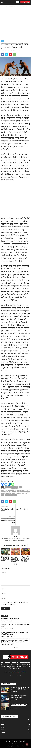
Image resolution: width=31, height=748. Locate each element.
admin (4, 50)
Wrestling (26, 490)
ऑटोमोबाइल (3, 730)
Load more (15, 647)
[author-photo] (15, 530)
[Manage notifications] (27, 744)
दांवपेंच (25, 491)
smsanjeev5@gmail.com (19, 672)
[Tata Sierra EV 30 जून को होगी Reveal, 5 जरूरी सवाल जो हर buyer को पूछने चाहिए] (5, 698)
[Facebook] (2, 54)
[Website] (20, 675)
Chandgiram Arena (13, 487)
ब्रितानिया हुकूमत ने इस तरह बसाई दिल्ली (10, 619)
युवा (25, 493)
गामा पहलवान (14, 491)
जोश (22, 491)
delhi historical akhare (7, 488)
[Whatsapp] (12, 484)
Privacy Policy (22, 741)
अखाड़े (3, 491)
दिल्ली (6, 6)
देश (14, 493)
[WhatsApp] (14, 54)
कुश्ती (10, 491)
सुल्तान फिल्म (15, 494)
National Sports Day (6, 490)
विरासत (3, 494)
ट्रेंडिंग (2, 722)
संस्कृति (6, 494)
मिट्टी (23, 493)
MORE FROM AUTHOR (21, 545)
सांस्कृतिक (10, 494)
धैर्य (16, 493)
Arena (6, 487)
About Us (8, 741)
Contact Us (14, 741)
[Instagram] (14, 675)
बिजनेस (2, 727)
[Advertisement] (15, 24)
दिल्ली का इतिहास (4, 493)
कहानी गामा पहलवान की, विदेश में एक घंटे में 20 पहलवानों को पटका (8, 520)
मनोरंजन (2, 725)
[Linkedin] (9, 484)
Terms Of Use (12, 743)
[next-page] (16, 564)
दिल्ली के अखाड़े (10, 493)
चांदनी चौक (18, 491)
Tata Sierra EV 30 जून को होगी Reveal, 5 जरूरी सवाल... (18, 696)
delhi (20, 487)
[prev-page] (14, 564)
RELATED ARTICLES (9, 545)
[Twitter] (6, 54)
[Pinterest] (10, 54)
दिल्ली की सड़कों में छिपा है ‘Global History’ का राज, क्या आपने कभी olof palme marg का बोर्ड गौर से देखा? (5, 558)
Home (2, 6)
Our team (19, 743)
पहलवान (20, 493)
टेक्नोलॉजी (3, 732)
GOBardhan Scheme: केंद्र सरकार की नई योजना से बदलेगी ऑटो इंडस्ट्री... (20, 688)
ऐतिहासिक (6, 491)
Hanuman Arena (17, 488)
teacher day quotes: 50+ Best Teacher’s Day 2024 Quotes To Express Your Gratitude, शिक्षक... (15, 641)
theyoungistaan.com (17, 490)
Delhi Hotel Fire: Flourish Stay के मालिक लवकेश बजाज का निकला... (20, 705)
